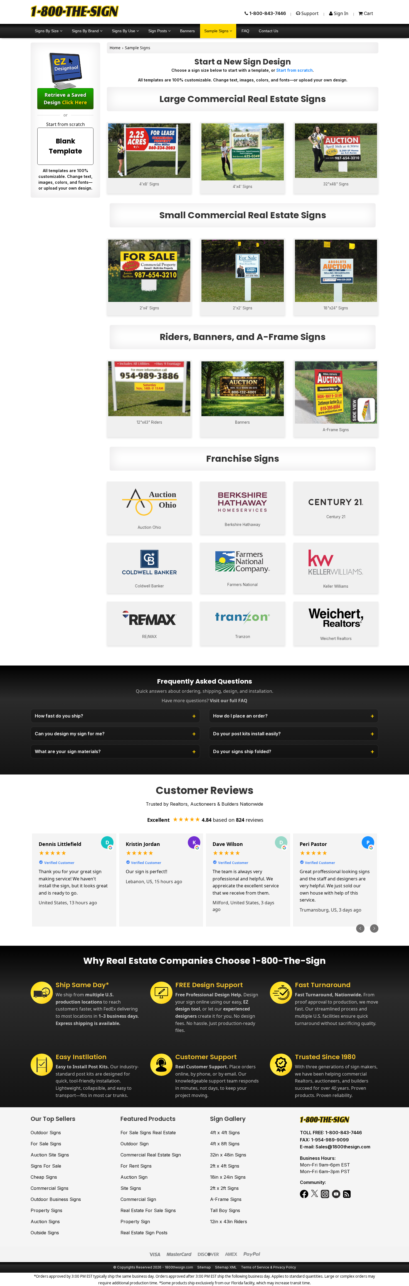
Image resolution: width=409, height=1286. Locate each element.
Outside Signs (45, 1232)
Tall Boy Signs (225, 1210)
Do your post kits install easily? (247, 733)
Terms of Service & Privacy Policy (268, 1267)
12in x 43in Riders (228, 1221)
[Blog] (347, 1195)
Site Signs (130, 1188)
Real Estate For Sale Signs (148, 1210)
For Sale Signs (46, 1143)
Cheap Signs (44, 1177)
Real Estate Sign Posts (143, 1232)
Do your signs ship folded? (242, 751)
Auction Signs (45, 1221)
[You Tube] (336, 1195)
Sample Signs (217, 31)
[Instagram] (325, 1195)
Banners (187, 31)
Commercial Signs (49, 1188)
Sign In (340, 13)
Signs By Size (47, 31)
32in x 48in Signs (228, 1155)
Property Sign (135, 1221)
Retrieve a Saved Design (65, 98)
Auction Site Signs (50, 1155)
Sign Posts (158, 31)
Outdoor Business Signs (56, 1199)
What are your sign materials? (68, 751)
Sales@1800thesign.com (343, 1147)
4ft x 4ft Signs (225, 1132)
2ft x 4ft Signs (224, 1166)
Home (115, 47)
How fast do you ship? (59, 716)
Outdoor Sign (134, 1143)
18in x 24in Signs (228, 1177)
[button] (360, 928)
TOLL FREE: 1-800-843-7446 (331, 1132)
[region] (204, 880)
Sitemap (204, 1267)
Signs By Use (124, 31)
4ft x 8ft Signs (225, 1143)
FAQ (245, 31)
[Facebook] (304, 1195)
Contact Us (268, 31)
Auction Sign (133, 1177)
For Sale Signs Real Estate (148, 1132)
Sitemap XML (226, 1267)
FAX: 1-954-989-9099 (324, 1140)
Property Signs (46, 1210)
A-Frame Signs (226, 1199)
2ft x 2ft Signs (224, 1188)
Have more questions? (204, 700)
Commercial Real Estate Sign (150, 1155)
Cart (368, 13)
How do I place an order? (240, 716)
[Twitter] (314, 1195)
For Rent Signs (136, 1166)
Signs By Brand (86, 31)
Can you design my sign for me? (70, 733)
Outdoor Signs (46, 1132)
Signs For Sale (46, 1166)
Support (309, 13)
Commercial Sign (138, 1199)
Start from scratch (294, 70)
